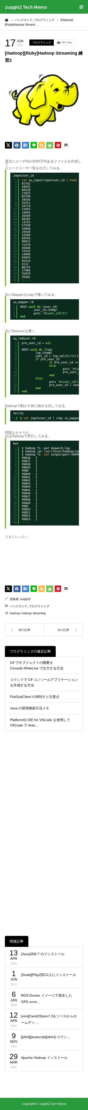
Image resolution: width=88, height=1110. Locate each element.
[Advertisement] (44, 785)
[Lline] (34, 145)
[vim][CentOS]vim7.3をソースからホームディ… (49, 1019)
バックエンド (18, 606)
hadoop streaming (34, 613)
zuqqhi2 (25, 599)
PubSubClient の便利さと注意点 (34, 697)
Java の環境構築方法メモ (29, 708)
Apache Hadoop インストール (44, 1058)
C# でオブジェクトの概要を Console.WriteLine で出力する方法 (36, 665)
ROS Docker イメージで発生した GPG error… (46, 998)
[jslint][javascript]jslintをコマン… (45, 1037)
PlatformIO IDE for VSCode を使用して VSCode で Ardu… (40, 722)
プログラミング (41, 42)
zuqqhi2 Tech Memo (26, 7)
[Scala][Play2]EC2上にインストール (48, 975)
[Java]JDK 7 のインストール (43, 954)
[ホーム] (6, 20)
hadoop (15, 613)
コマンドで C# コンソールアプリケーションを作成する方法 (44, 682)
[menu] (81, 7)
